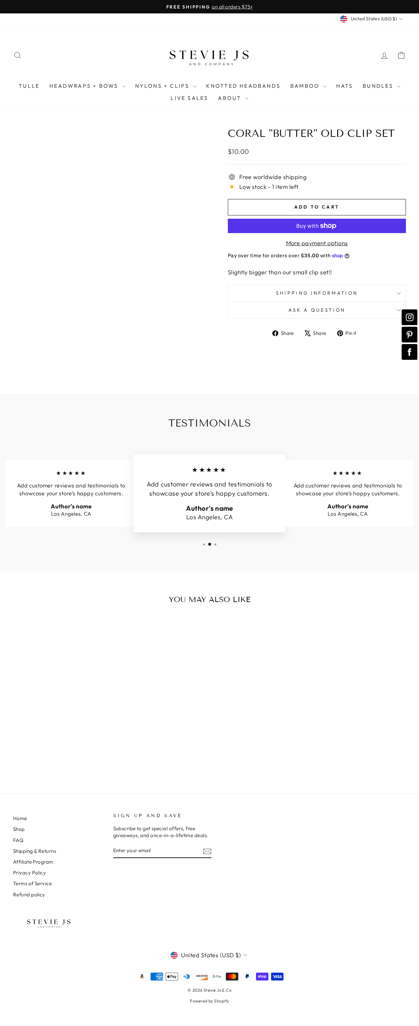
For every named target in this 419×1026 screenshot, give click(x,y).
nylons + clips (163, 85)
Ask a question (316, 310)
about (230, 98)
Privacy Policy (29, 873)
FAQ (18, 840)
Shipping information (317, 293)
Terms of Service (32, 883)
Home (20, 818)
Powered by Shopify (209, 1000)
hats (344, 85)
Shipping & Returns (34, 851)
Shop (19, 829)
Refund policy (29, 894)
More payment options (317, 243)
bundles (379, 85)
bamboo (305, 85)
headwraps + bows (84, 85)
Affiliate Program (33, 862)
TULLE (29, 85)
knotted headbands (243, 85)
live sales (189, 98)
